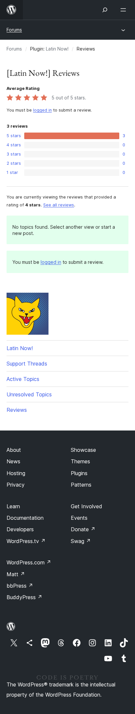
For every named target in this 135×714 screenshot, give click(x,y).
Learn (13, 506)
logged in (42, 110)
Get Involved (86, 506)
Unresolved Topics (29, 394)
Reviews (17, 410)
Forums (14, 29)
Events (79, 517)
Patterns (81, 484)
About (14, 450)
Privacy (16, 484)
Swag (81, 541)
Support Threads (27, 363)
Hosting (16, 473)
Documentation (25, 517)
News (13, 461)
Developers (20, 529)
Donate (83, 529)
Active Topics (23, 379)
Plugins (79, 473)
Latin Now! (57, 49)
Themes (80, 461)
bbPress (20, 585)
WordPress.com (29, 562)
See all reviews (58, 204)
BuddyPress (24, 597)
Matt (16, 574)
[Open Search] (105, 10)
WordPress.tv (26, 541)
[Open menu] (124, 10)
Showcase (83, 450)
